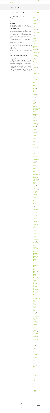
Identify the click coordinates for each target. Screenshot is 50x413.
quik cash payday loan (35, 327)
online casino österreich (35, 265)
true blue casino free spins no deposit (36, 357)
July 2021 (34, 383)
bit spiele (34, 78)
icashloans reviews (34, 185)
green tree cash (34, 167)
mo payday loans (34, 216)
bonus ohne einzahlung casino (35, 83)
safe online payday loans (35, 331)
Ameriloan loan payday (35, 58)
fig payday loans (34, 138)
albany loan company (35, 55)
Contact (39, 2)
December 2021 (34, 380)
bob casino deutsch (34, 82)
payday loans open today (35, 303)
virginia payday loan (34, 373)
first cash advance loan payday (35, 139)
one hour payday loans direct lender (36, 248)
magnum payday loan (35, 210)
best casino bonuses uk (35, 65)
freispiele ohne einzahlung (35, 152)
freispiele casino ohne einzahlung (36, 151)
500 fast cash (34, 47)
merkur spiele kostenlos (35, 213)
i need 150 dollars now (35, 182)
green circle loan (34, 165)
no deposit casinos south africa (35, 237)
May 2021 (34, 384)
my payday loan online (35, 223)
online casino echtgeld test (35, 254)
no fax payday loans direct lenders (36, 240)
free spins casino (34, 146)
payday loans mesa (34, 293)
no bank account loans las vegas (36, 229)
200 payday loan (34, 31)
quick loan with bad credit (35, 322)
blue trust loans (34, 80)
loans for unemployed (35, 200)
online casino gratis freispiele (35, 256)
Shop (32, 2)
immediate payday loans (35, 186)
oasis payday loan (34, 247)
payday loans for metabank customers (36, 289)
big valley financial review (35, 77)
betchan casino (34, 75)
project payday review (35, 318)
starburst (34, 346)
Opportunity (35, 2)
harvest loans (34, 173)
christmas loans (34, 121)
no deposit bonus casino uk (35, 232)
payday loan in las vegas (35, 285)
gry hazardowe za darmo (35, 170)
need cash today (34, 227)
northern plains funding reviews (35, 242)
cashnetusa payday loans (35, 105)
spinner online (34, 345)
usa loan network (34, 372)
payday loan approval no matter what (36, 283)
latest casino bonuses (35, 195)
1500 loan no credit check (35, 29)
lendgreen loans (34, 197)
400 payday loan (34, 38)
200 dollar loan (34, 30)
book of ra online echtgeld (35, 87)
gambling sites (34, 153)
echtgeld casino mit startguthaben (36, 130)
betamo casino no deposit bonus (36, 73)
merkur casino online (35, 212)
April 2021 (34, 385)
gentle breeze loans (34, 154)
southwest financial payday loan (35, 339)
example (33, 133)
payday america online (35, 282)
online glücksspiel (34, 272)
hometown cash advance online (35, 177)
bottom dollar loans (34, 88)
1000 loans (34, 26)
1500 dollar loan (34, 28)
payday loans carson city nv (35, 288)
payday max (34, 306)
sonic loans (34, 337)
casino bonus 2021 (34, 106)
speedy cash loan (34, 340)
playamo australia (34, 312)
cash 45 (33, 92)
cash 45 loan (34, 93)
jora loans (34, 188)
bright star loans (34, 90)
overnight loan (34, 278)
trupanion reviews (34, 365)
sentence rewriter (34, 334)
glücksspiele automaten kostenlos (36, 159)
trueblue (33, 363)
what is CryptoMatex (35, 375)
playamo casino (34, 313)
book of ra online (34, 86)
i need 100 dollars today (35, 180)
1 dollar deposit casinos (35, 15)
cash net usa (34, 97)
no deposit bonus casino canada (35, 231)
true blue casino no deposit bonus (36, 359)
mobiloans (34, 220)
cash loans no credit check (35, 96)
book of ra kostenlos (35, 85)
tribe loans (34, 351)
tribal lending (34, 349)
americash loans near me (35, 56)
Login (36, 0)
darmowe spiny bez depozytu (35, 123)
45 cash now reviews (35, 40)
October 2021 (34, 381)
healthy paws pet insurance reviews (36, 174)
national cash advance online (35, 224)
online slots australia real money (35, 277)
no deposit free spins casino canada (36, 239)
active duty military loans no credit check (36, 52)
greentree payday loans (35, 169)
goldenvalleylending (34, 161)
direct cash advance (34, 126)
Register (38, 0)
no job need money (34, 241)
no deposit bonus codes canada (35, 235)
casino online (34, 115)
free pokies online (34, 143)
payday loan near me (35, 286)
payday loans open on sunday (35, 302)
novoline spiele (34, 243)
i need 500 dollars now (35, 183)
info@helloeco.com (11, 0)
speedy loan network (35, 342)
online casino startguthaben (35, 266)
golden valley (34, 160)
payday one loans (34, 308)
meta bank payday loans (35, 214)
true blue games (34, 361)
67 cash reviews (34, 50)
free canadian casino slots (35, 142)
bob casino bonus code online (35, 81)
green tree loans (34, 168)
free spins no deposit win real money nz (36, 148)
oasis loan (34, 245)
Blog (21, 407)
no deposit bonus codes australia (36, 233)
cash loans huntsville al (35, 95)
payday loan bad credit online (35, 284)
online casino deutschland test (35, 253)
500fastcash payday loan (35, 49)
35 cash (33, 33)
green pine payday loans (35, 166)
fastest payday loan (34, 136)
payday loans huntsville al (35, 290)
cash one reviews (34, 99)
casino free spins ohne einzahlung (36, 109)
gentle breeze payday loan (35, 156)
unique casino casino (35, 368)
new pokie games (34, 228)
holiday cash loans (34, 175)
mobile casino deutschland (35, 217)
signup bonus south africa (35, 336)
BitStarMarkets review (35, 79)
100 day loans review (35, 20)
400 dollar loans (34, 37)
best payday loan (34, 68)
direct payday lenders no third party (36, 127)
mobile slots (34, 219)
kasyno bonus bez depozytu (35, 192)
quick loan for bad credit (35, 321)
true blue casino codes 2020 (35, 356)
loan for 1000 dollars (35, 198)
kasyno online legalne (35, 194)
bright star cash (34, 89)
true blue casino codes (35, 355)
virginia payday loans (35, 374)
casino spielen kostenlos (35, 118)
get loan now (34, 158)
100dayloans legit (34, 27)
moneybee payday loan (35, 221)
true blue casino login (35, 358)
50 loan (33, 44)
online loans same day (35, 274)
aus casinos (34, 59)
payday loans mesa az (35, 294)
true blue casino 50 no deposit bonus (36, 354)
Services (30, 2)
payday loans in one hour (35, 292)
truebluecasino (34, 364)
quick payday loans (34, 324)
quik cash (34, 325)
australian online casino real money (36, 62)
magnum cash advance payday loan (36, 209)
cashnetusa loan (34, 104)
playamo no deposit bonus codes (36, 316)
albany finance (34, 53)
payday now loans (34, 307)
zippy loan (34, 376)
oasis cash (34, 244)
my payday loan (34, 222)
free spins (34, 145)
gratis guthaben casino (35, 164)
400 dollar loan (34, 36)
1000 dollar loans (34, 24)
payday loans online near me (35, 300)
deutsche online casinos (35, 124)
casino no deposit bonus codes (35, 114)
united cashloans (34, 371)
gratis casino (34, 162)
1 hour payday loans (34, 16)
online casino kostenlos (35, 257)
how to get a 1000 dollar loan (35, 179)
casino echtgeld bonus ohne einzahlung (36, 108)
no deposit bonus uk (34, 236)
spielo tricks (34, 343)
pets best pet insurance (35, 311)
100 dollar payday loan (35, 22)
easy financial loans (34, 129)
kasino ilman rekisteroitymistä (35, 189)
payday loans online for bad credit (36, 299)
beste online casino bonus (35, 70)
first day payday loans (35, 141)
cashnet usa (34, 103)
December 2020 (34, 387)
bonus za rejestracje (34, 84)
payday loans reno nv (35, 304)
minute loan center (34, 215)
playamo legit (12, 14)
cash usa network (34, 101)
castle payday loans (34, 120)
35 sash (33, 35)
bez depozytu (34, 76)
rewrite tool (34, 330)
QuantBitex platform (34, 319)
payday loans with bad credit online (36, 305)
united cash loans (34, 370)
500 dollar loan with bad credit (35, 46)
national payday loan (35, 225)
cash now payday (34, 98)
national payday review (35, 226)
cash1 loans (34, 102)
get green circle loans (35, 157)
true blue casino (34, 353)
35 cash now (34, 34)
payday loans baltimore (35, 287)
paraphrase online (34, 280)
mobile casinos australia (35, 218)
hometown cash (34, 176)
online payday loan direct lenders (36, 275)
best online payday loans (35, 67)
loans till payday (34, 203)
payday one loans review (35, 309)
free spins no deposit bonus (35, 147)
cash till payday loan (34, 100)
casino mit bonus (34, 111)
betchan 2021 (34, 74)
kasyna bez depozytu (35, 191)
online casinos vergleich (35, 271)
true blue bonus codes (35, 352)
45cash (33, 41)
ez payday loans (34, 135)
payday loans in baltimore (35, 291)
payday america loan (35, 281)
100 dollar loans (34, 21)
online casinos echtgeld (35, 269)
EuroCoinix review (34, 132)
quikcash (33, 328)
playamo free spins (34, 314)
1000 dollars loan (34, 25)
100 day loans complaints (35, 19)
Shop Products (22, 406)
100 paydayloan (34, 23)
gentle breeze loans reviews (35, 155)
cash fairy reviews (34, 94)
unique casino (34, 367)
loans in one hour (34, 201)
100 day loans (34, 18)
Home (23, 2)
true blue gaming (34, 362)
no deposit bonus (34, 230)
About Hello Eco (26, 2)
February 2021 (34, 386)
